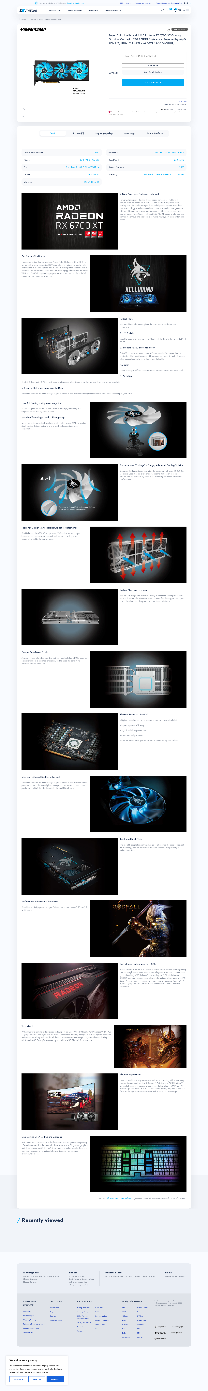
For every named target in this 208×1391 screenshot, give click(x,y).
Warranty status (56, 1320)
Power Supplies (101, 1316)
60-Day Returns (125, 3)
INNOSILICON (142, 1307)
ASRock (124, 1316)
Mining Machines (75, 10)
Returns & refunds (155, 133)
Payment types (129, 133)
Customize (18, 1379)
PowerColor (141, 1320)
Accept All (55, 1379)
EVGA (124, 1333)
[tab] (53, 133)
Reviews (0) (78, 133)
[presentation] (23, 103)
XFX (138, 1333)
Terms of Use (28, 1332)
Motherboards (82, 1327)
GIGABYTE (126, 1337)
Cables (98, 1329)
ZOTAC (140, 1337)
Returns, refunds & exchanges (34, 1324)
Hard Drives (99, 1307)
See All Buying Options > (76, 3)
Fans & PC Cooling (102, 1320)
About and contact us (31, 1328)
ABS (123, 1307)
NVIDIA (140, 1316)
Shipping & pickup (104, 133)
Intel (139, 1312)
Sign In (52, 1312)
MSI (123, 1329)
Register (53, 1316)
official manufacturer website (118, 1198)
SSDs (97, 1312)
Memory (80, 1331)
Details (53, 133)
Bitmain (125, 1324)
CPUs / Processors (84, 1322)
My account (54, 1307)
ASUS (124, 1320)
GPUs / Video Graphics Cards (82, 1317)
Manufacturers (55, 10)
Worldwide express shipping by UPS (169, 3)
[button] (167, 29)
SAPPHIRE (140, 1324)
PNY (138, 1329)
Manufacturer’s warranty (143, 3)
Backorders (27, 1311)
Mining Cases (100, 1324)
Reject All (37, 1379)
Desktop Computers (113, 10)
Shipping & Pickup (29, 1320)
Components (93, 10)
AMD (124, 1312)
